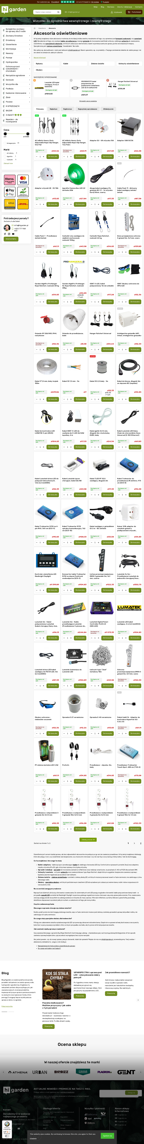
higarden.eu (122, 1118)
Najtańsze (53, 109)
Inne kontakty (11, 239)
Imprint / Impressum (67, 1112)
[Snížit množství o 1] (36, 156)
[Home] (35, 28)
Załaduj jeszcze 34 (88, 840)
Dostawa (110, 7)
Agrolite (11, 156)
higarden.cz (122, 1115)
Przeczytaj (48, 1026)
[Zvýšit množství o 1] (43, 156)
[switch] (7, 1136)
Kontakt (62, 1128)
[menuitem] (16, 30)
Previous (38, 1000)
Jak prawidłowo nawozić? (117, 972)
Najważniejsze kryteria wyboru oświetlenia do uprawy (56, 946)
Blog (102, 7)
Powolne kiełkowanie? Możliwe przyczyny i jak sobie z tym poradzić (56, 1005)
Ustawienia (33, 1138)
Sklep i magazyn (65, 1125)
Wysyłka (45, 1125)
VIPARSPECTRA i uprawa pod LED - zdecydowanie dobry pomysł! (88, 975)
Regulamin (64, 1117)
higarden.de (122, 1121)
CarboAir (11, 159)
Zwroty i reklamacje (124, 7)
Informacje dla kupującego (48, 1121)
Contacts (138, 7)
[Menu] (10, 1121)
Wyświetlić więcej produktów (88, 101)
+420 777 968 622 (20, 230)
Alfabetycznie (108, 109)
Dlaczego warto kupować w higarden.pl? (51, 1113)
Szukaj (58, 12)
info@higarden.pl (21, 225)
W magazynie (13, 143)
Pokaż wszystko (7, 1006)
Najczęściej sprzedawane (87, 109)
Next (138, 1000)
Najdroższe (67, 109)
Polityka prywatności (67, 1120)
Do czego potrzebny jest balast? (49, 948)
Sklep (96, 7)
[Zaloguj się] (116, 12)
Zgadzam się (107, 1136)
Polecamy (40, 109)
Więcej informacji (40, 58)
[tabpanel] (56, 1000)
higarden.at (122, 1125)
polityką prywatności (67, 1092)
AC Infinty (12, 153)
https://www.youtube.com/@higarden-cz (19, 1129)
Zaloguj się (131, 1093)
